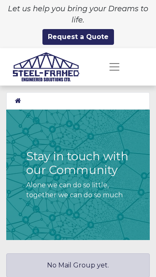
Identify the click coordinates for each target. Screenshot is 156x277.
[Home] (18, 101)
